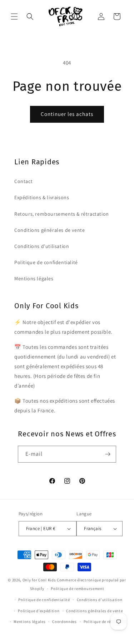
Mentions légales (34, 278)
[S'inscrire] (108, 454)
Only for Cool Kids (39, 579)
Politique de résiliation (105, 621)
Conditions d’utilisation (100, 599)
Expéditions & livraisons (41, 197)
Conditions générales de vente (49, 230)
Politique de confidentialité (46, 262)
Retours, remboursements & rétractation (61, 214)
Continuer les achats (67, 114)
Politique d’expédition (38, 610)
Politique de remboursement (77, 588)
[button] (14, 16)
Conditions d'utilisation (41, 246)
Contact (23, 181)
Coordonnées (64, 621)
